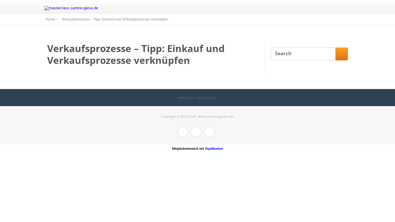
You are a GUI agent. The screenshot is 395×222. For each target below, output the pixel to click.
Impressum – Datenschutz (197, 98)
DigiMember (214, 148)
